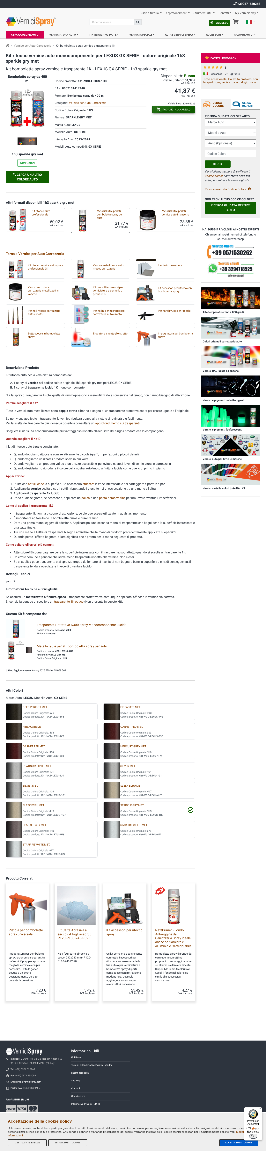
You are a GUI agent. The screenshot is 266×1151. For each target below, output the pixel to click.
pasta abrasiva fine (112, 498)
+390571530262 (248, 4)
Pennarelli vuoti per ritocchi (174, 310)
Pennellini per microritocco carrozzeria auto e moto (109, 312)
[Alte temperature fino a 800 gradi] (230, 298)
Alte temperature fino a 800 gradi (223, 312)
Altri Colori (27, 163)
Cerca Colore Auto (25, 34)
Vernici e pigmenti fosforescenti (222, 429)
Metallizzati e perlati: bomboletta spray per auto (110, 214)
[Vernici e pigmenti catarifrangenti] (230, 386)
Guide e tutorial (149, 13)
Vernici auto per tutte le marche (222, 458)
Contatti (223, 13)
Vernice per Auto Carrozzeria (32, 45)
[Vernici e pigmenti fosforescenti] (230, 415)
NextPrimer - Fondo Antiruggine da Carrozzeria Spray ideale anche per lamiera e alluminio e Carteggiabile (173, 938)
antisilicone (36, 484)
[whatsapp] (230, 269)
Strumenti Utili (203, 13)
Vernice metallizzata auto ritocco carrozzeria (108, 267)
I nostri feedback (80, 1072)
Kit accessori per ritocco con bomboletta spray (175, 289)
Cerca (218, 164)
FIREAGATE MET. (130, 707)
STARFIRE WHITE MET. (134, 825)
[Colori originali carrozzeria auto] (230, 327)
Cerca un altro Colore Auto (29, 177)
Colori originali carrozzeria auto (222, 341)
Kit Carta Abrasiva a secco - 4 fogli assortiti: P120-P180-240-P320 (75, 934)
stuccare (88, 484)
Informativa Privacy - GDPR (85, 1104)
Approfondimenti (176, 13)
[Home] (7, 45)
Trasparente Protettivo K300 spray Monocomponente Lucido (82, 625)
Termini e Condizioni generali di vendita (92, 1065)
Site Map (75, 1080)
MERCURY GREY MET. (133, 746)
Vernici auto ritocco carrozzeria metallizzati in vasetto (43, 291)
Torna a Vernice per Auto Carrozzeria (35, 254)
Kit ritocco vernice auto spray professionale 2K (45, 267)
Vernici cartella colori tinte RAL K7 (224, 488)
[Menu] (259, 1109)
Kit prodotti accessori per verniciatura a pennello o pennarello (108, 291)
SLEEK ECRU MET (131, 785)
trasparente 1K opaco (69, 601)
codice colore (214, 176)
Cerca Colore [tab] (218, 104)
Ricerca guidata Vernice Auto (230, 207)
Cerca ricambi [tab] (247, 104)
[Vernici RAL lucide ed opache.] (230, 357)
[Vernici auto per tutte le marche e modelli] (230, 445)
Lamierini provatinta (170, 265)
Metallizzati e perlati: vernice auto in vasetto (175, 212)
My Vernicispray (245, 13)
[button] (250, 22)
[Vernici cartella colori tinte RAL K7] (230, 474)
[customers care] (230, 251)
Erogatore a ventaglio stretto (110, 333)
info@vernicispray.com (29, 1081)
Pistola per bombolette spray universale (26, 932)
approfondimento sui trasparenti (117, 423)
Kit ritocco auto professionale (41, 212)
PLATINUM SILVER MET (37, 766)
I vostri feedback (223, 58)
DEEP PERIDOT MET (35, 707)
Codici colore (78, 1096)
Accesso (222, 22)
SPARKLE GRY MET (132, 805)
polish (85, 498)
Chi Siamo (76, 1057)
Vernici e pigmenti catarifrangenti (224, 400)
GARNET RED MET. (131, 726)
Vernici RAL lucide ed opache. (221, 370)
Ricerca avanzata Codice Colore (225, 189)
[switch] (253, 1136)
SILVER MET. (128, 766)
